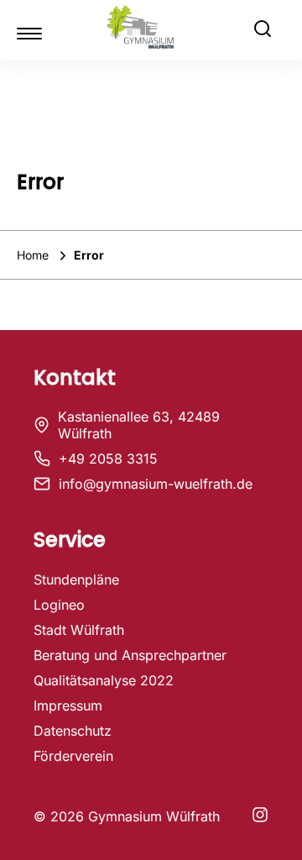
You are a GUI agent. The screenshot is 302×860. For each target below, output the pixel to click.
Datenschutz (73, 730)
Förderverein (73, 755)
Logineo (59, 604)
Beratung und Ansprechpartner (130, 655)
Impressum (68, 705)
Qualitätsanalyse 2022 (104, 680)
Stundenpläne (76, 579)
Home (34, 255)
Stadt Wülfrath (79, 629)
